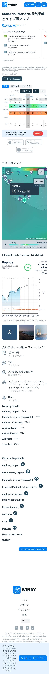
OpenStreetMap (32, 238)
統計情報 (15, 86)
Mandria (16, 185)
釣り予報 (26, 86)
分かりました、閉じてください (32, 658)
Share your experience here (33, 549)
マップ (24, 600)
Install (38, 133)
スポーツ (24, 605)
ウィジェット (24, 610)
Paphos (7, 262)
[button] (35, 267)
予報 (5, 86)
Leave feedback (14, 79)
